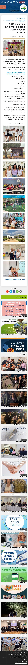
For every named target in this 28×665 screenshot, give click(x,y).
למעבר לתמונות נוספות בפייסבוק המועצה (15, 279)
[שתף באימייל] (7, 291)
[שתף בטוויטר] (10, 291)
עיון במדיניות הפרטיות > (22, 661)
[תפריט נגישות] (2, 2)
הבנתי (4, 658)
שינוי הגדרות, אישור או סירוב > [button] (21, 663)
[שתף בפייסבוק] (14, 291)
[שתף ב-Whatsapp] (17, 291)
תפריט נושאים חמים (15, 11)
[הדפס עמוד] (20, 291)
